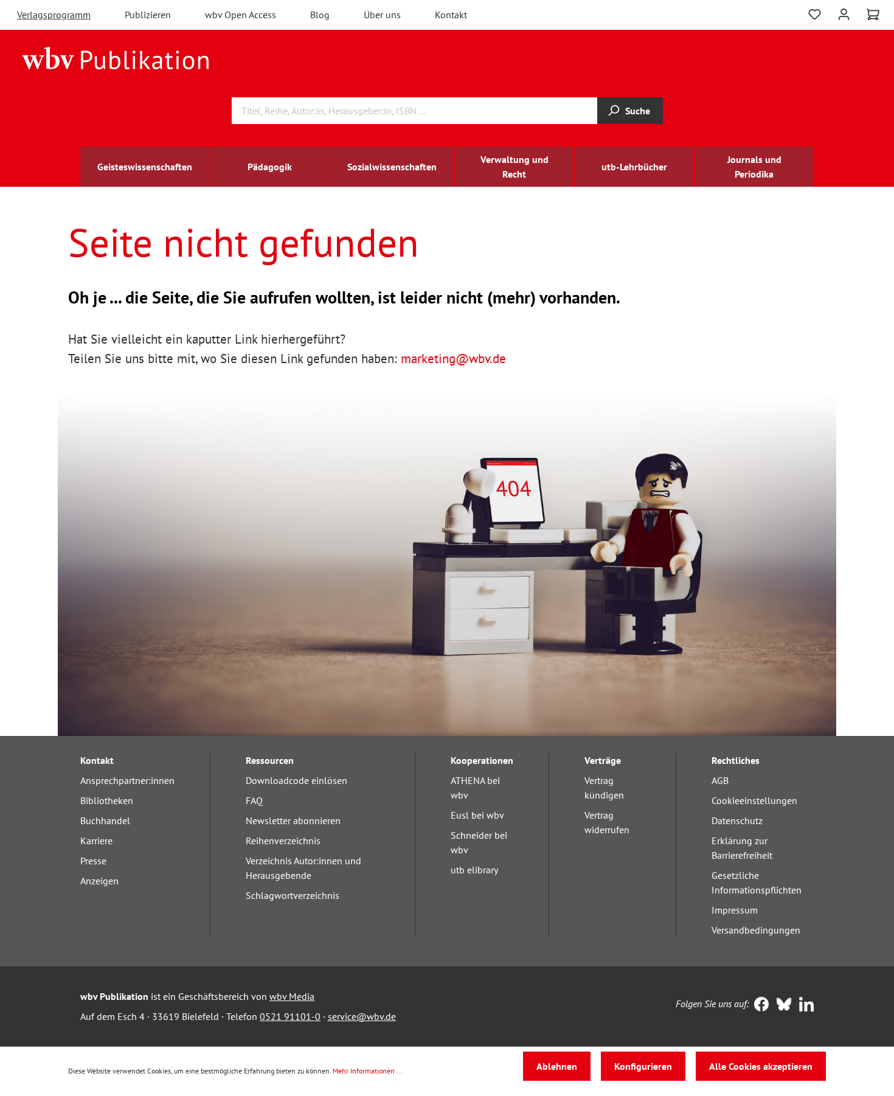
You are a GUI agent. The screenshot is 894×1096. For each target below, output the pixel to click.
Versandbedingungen (756, 930)
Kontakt (451, 15)
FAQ (254, 800)
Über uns (382, 15)
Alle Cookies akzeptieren (761, 1066)
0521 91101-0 (290, 1016)
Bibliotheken (106, 800)
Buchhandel (105, 820)
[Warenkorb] (873, 15)
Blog (320, 15)
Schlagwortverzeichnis (292, 895)
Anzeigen (99, 881)
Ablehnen (556, 1066)
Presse (93, 861)
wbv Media (291, 996)
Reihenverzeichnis (283, 840)
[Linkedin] (804, 1005)
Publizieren (148, 15)
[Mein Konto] (844, 13)
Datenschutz (737, 820)
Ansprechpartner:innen (127, 780)
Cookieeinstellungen (754, 800)
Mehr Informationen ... (368, 1070)
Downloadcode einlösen (296, 780)
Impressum (735, 910)
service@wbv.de (362, 1016)
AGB (720, 780)
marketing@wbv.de (453, 358)
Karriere (96, 840)
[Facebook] (759, 1005)
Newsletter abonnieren (293, 820)
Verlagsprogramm (54, 15)
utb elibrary (474, 870)
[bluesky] (781, 1005)
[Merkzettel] (814, 15)
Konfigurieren (643, 1066)
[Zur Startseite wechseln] (116, 57)
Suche (637, 111)
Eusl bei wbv (477, 815)
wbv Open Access (240, 15)
